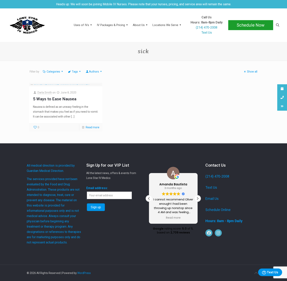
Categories (53, 71)
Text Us (272, 272)
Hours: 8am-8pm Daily (207, 22)
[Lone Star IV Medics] (36, 25)
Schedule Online (218, 210)
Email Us (212, 199)
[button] (198, 198)
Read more (92, 127)
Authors (94, 71)
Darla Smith (44, 92)
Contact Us (215, 165)
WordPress (84, 273)
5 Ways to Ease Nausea (54, 99)
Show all (252, 71)
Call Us (206, 17)
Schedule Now (251, 25)
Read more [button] (173, 218)
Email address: (97, 188)
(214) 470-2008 (217, 176)
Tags (75, 71)
